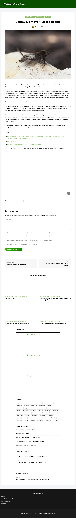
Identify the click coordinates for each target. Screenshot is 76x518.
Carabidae (49, 405)
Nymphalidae (34, 415)
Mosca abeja (27, 201)
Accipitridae (19, 403)
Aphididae (39, 403)
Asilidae (56, 403)
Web (50, 233)
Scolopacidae (53, 418)
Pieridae (18, 418)
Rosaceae (45, 418)
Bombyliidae (11, 201)
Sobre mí (3, 496)
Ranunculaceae (37, 418)
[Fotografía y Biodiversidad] (38, 343)
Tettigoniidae (48, 420)
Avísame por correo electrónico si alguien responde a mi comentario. (22, 244)
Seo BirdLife (3, 503)
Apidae (51, 403)
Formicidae (40, 410)
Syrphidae (26, 420)
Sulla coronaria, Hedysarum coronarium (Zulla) (28, 437)
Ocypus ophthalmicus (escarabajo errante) (52, 324)
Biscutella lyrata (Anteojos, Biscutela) (26, 445)
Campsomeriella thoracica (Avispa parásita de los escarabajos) (55, 299)
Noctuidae (27, 415)
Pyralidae (30, 418)
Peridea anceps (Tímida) (22, 433)
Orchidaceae (42, 415)
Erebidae (18, 410)
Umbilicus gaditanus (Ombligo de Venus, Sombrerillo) (30, 441)
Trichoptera (23, 321)
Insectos (48, 17)
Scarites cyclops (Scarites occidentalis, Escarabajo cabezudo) (33, 479)
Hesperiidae (55, 410)
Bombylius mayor (19, 201)
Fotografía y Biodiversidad (7, 499)
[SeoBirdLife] (38, 384)
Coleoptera (42, 321)
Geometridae (47, 410)
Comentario (8, 219)
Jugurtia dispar (10, 298)
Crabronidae (36, 408)
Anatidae (32, 403)
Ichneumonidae (20, 413)
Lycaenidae (34, 413)
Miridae (49, 413)
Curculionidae (51, 408)
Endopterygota (40, 17)
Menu (72, 4)
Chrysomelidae (28, 408)
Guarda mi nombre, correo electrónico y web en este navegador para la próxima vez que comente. (29, 240)
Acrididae (26, 403)
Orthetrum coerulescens (22, 468)
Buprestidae (42, 405)
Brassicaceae (34, 405)
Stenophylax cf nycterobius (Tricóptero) (17, 324)
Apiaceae (45, 403)
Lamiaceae (27, 413)
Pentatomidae (50, 415)
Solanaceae (19, 420)
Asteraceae (19, 405)
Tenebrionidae (40, 420)
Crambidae (43, 408)
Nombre (7, 233)
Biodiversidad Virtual (5, 501)
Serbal (36, 27)
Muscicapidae (20, 415)
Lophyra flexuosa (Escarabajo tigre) (25, 429)
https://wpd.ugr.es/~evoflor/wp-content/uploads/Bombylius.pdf (24, 144)
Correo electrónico (32, 233)
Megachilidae (42, 413)
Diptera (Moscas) (30, 17)
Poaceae (24, 418)
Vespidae (56, 420)
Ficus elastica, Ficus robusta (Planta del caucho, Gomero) (31, 456)
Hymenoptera (17, 296)
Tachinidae (32, 420)
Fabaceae (33, 410)
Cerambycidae (20, 408)
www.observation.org (12, 141)
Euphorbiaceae (26, 410)
